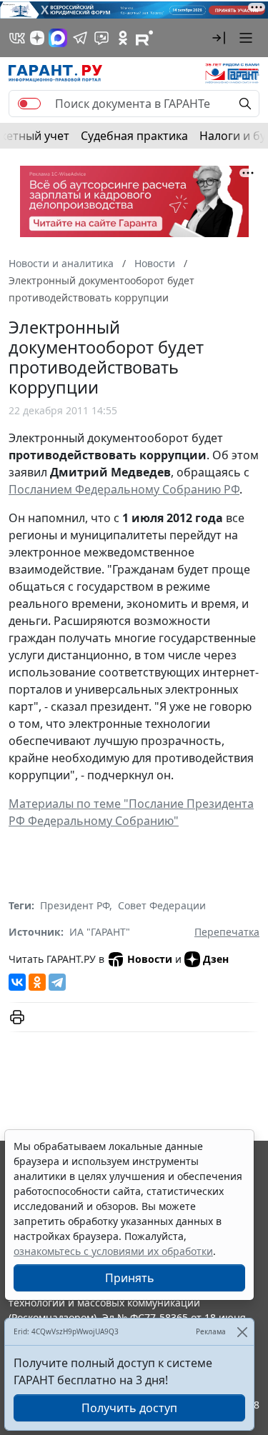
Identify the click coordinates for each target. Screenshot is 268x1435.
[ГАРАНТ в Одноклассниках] (122, 37)
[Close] (241, 1331)
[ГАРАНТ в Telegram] (80, 37)
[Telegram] (57, 982)
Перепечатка (226, 932)
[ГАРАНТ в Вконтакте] (17, 37)
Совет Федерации (162, 905)
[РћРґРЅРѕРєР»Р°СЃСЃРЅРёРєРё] (37, 982)
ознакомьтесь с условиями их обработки (113, 1251)
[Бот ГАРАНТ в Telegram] (101, 37)
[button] (218, 37)
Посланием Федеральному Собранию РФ (124, 489)
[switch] (29, 103)
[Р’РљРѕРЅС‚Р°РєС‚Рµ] (17, 982)
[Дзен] (37, 38)
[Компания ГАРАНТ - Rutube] (144, 37)
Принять (129, 1278)
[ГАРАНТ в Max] (58, 38)
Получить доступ (129, 1408)
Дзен (216, 959)
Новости (149, 959)
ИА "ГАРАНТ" (99, 932)
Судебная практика (134, 136)
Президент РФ (74, 905)
